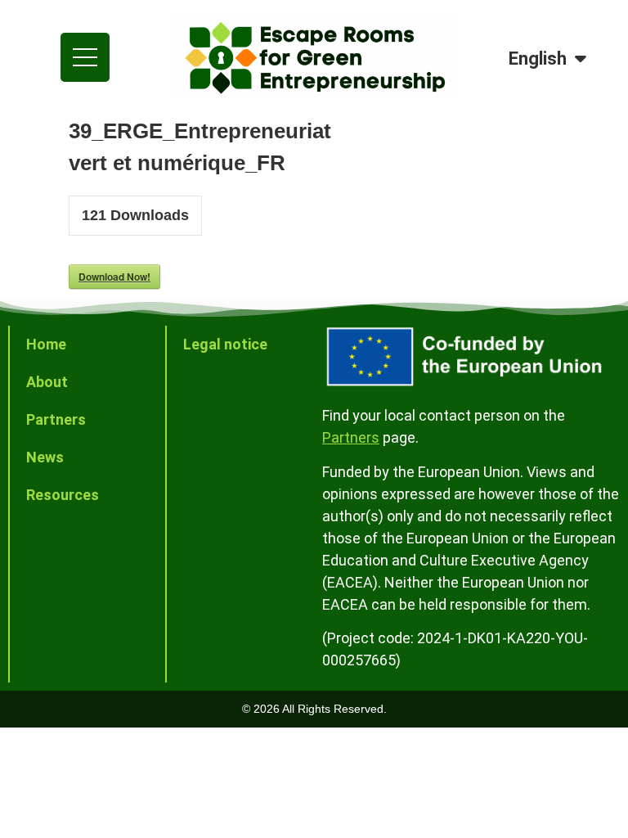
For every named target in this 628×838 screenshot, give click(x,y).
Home (46, 344)
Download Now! (114, 276)
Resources (62, 494)
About (47, 381)
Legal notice (225, 344)
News (45, 457)
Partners (56, 419)
